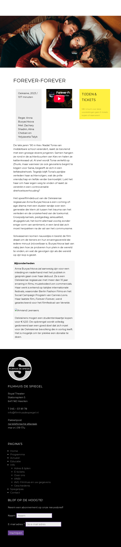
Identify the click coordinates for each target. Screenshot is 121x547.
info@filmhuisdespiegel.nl (23, 412)
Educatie (15, 461)
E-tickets (19, 471)
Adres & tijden (22, 468)
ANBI (17, 478)
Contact (15, 492)
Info (12, 464)
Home (14, 450)
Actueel (15, 457)
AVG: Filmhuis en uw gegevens (32, 482)
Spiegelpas (16, 489)
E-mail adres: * (16, 524)
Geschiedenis (22, 485)
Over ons (19, 475)
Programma (17, 454)
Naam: (12, 515)
